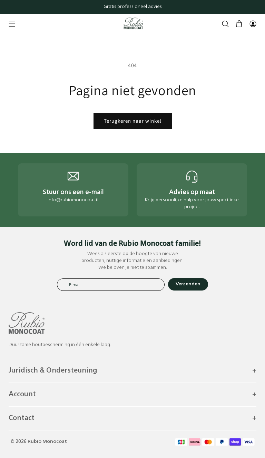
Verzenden (188, 284)
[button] (12, 23)
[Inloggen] (252, 23)
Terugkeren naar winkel (132, 121)
